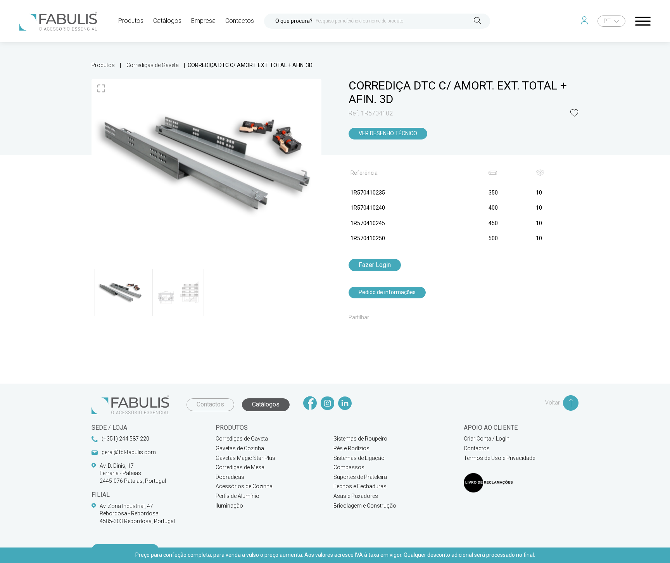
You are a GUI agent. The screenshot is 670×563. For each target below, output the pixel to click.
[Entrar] (586, 21)
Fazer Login (375, 265)
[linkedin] (345, 403)
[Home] (58, 21)
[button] (574, 114)
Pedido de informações (387, 292)
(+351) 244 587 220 (125, 439)
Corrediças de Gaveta (152, 65)
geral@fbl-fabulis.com (129, 452)
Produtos (103, 65)
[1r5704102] (206, 165)
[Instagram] (327, 403)
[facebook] (310, 403)
